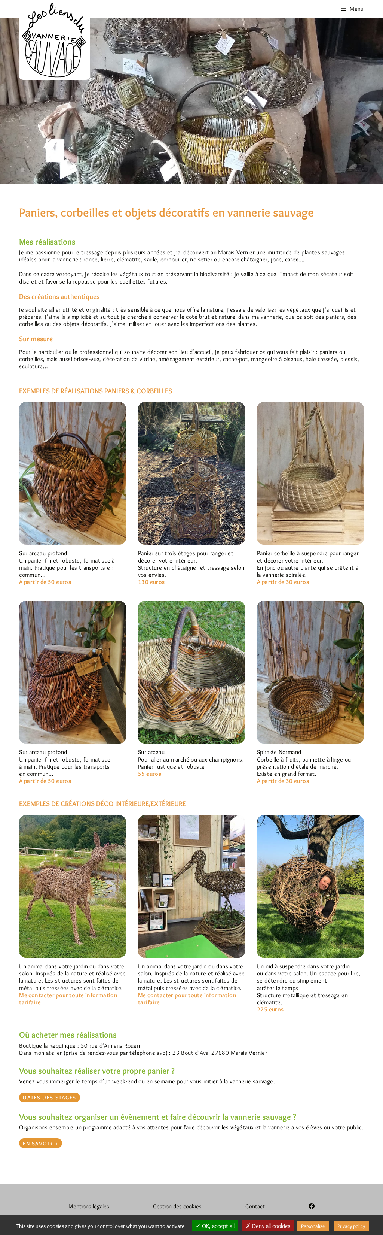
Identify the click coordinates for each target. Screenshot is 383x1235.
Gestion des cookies (177, 1206)
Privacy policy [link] (351, 1226)
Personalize (313, 1226)
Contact (255, 1206)
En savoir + (40, 1143)
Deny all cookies (271, 1225)
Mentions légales (88, 1206)
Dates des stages (49, 1097)
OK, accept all (217, 1225)
